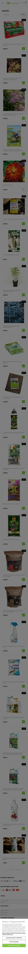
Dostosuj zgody (14, 941)
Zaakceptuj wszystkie (14, 945)
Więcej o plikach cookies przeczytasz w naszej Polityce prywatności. (13, 933)
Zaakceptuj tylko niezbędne (14, 938)
